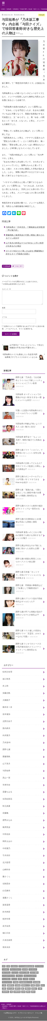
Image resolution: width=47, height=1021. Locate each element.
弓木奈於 (6, 855)
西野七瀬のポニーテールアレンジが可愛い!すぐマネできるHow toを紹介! (29, 479)
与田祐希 (7, 266)
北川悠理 (6, 862)
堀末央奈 (6, 947)
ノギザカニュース (19, 1017)
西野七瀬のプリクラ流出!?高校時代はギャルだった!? (29, 601)
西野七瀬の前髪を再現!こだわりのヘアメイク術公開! (28, 561)
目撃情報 (17, 992)
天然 (4, 988)
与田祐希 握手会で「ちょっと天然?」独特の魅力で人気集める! (29, 440)
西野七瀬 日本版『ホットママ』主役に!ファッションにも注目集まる (28, 575)
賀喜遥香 (6, 905)
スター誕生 (34, 972)
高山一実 (6, 778)
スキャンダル (24, 972)
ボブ (19, 979)
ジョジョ (15, 972)
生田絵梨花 (7, 799)
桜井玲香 (6, 919)
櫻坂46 (27, 988)
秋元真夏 (6, 806)
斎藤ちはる (7, 792)
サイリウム (6, 972)
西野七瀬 (6, 749)
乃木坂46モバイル (26, 982)
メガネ (25, 979)
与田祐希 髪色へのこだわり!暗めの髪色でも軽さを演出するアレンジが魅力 (29, 535)
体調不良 (10, 985)
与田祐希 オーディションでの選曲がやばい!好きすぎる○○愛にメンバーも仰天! (29, 397)
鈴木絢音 (6, 912)
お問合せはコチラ (11, 1013)
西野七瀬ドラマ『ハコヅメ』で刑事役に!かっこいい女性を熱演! (29, 453)
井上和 (5, 686)
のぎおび (14, 966)
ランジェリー (7, 982)
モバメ (32, 979)
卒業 (32, 985)
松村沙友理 (7, 672)
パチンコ (19, 976)
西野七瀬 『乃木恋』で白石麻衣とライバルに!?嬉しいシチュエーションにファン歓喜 (29, 381)
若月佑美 (6, 926)
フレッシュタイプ (30, 976)
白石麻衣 (6, 890)
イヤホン (5, 969)
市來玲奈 (6, 785)
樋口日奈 (6, 933)
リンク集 (39, 1013)
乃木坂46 (6, 742)
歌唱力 (34, 988)
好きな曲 (10, 988)
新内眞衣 (6, 728)
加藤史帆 (6, 693)
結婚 (23, 992)
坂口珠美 (6, 679)
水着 (40, 988)
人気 (4, 985)
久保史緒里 (7, 940)
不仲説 (15, 982)
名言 (37, 985)
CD (4, 966)
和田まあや (7, 841)
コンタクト (32, 969)
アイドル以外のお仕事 (26, 966)
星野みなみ (7, 820)
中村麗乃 (6, 848)
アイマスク (39, 966)
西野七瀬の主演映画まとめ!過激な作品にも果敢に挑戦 (28, 522)
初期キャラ (25, 985)
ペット (14, 979)
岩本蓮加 (6, 714)
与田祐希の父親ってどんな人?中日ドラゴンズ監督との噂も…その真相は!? (29, 466)
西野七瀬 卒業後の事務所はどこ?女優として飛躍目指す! (29, 588)
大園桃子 (6, 700)
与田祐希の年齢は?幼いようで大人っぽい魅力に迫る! (29, 426)
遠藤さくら (7, 898)
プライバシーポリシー (26, 1013)
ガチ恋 (25, 969)
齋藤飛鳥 (6, 756)
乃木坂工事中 (18, 266)
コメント (6, 289)
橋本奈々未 (7, 707)
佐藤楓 (5, 813)
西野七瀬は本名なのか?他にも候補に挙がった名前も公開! (29, 548)
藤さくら (6, 876)
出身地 (18, 985)
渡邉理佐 (5, 992)
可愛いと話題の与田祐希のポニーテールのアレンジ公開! (29, 413)
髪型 (33, 992)
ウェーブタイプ (16, 969)
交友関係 (37, 982)
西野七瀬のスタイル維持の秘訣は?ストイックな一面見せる (29, 509)
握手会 (18, 988)
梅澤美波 (6, 827)
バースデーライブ (8, 976)
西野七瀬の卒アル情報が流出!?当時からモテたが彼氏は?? (29, 615)
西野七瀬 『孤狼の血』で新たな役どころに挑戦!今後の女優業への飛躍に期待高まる (28, 494)
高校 (28, 992)
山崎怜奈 (6, 869)
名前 (3, 308)
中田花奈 (6, 834)
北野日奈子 (7, 721)
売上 (42, 985)
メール (4, 317)
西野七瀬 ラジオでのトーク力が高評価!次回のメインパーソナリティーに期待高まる (28, 648)
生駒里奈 (6, 883)
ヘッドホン (6, 979)
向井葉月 (6, 735)
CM (8, 966)
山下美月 (6, 764)
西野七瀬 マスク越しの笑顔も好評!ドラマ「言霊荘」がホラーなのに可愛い (28, 633)
